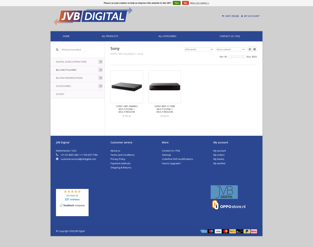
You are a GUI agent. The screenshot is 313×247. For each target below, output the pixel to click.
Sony (140, 53)
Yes (177, 3)
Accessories (63, 86)
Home (66, 36)
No (185, 3)
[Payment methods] (204, 231)
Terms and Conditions (122, 154)
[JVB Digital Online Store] (123, 16)
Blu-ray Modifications (69, 77)
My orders (219, 154)
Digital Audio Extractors (71, 61)
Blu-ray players (66, 70)
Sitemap (166, 154)
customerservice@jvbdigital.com (78, 159)
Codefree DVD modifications (177, 159)
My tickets (218, 159)
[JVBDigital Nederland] (224, 191)
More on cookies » (199, 3)
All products (110, 36)
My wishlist (219, 163)
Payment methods (120, 163)
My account (251, 16)
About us (115, 150)
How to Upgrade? (171, 163)
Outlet (60, 94)
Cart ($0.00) (231, 16)
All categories (167, 36)
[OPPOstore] (229, 205)
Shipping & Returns (121, 167)
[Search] (57, 49)
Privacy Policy (117, 159)
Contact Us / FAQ (230, 36)
